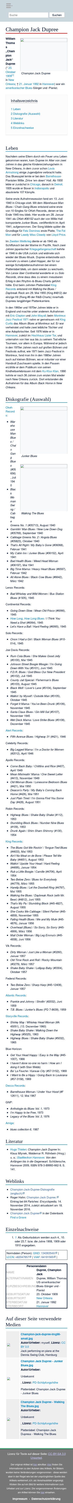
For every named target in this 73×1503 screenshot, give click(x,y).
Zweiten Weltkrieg (20, 241)
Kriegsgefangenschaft (43, 249)
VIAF (37, 1257)
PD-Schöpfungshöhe (45, 1382)
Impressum (20, 1499)
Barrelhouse (53, 176)
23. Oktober (11, 70)
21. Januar (25, 84)
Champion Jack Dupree (24, 1213)
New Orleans (10, 82)
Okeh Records (10, 411)
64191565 (47, 1257)
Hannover (48, 84)
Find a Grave (18, 1217)
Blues (28, 88)
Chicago (35, 184)
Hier (49, 1464)
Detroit (58, 184)
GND (36, 1253)
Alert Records (14, 730)
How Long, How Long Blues (27, 618)
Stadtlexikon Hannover (30, 1157)
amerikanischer (15, 88)
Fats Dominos (31, 231)
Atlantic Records (16, 995)
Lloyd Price (58, 234)
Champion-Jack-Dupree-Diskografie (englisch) (32, 1191)
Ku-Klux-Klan (50, 371)
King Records (14, 841)
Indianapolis (42, 188)
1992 (36, 84)
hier (35, 1464)
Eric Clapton (17, 315)
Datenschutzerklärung (45, 1499)
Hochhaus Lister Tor (43, 335)
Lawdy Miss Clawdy (33, 234)
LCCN (10, 1257)
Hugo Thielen (18, 1149)
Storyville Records (17, 1016)
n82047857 (22, 1257)
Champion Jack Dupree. (41, 1197)
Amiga (9, 1123)
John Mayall (38, 315)
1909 (9, 76)
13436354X (48, 1253)
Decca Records (15, 1085)
